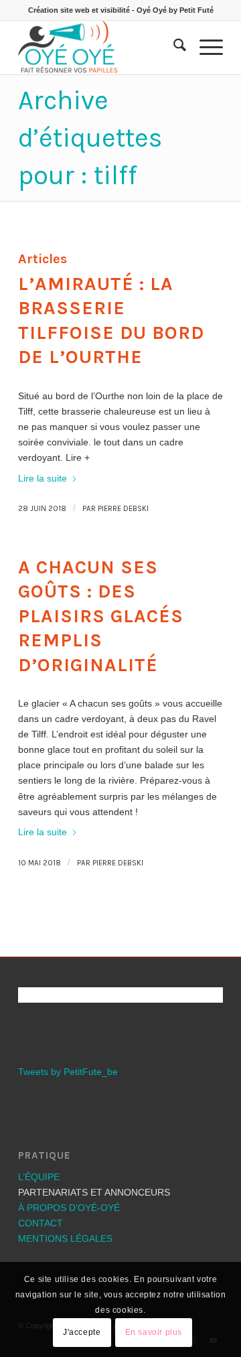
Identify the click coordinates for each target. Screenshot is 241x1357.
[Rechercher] (173, 47)
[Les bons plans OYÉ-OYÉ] (100, 47)
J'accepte (81, 1332)
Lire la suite (42, 478)
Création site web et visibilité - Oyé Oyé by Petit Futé (121, 10)
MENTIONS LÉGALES (65, 1238)
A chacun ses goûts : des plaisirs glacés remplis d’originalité (100, 616)
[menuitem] (173, 47)
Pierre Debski (123, 508)
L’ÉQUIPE (39, 1176)
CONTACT (40, 1223)
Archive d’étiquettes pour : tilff (90, 137)
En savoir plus (153, 1332)
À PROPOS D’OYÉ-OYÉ (69, 1207)
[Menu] (204, 47)
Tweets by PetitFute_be (68, 1071)
